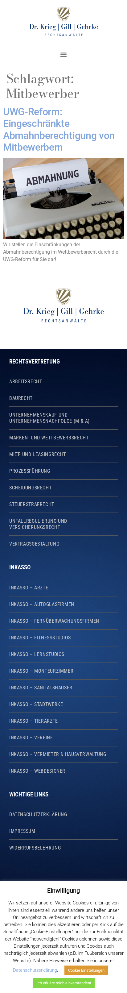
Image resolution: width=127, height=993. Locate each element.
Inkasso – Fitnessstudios (40, 638)
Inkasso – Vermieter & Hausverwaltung (57, 754)
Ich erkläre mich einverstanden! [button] (63, 983)
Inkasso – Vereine (31, 738)
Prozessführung (29, 471)
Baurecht (21, 398)
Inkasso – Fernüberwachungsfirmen (54, 621)
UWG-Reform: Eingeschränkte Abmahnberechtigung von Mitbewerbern (59, 129)
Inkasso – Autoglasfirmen (41, 604)
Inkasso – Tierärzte (33, 721)
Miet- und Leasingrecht (37, 454)
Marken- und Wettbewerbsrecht (48, 438)
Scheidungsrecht (30, 488)
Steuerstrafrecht (31, 504)
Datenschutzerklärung (38, 814)
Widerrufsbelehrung (35, 848)
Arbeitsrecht (25, 381)
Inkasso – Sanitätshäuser (40, 688)
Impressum (22, 831)
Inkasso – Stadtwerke (36, 704)
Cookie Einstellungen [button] (86, 970)
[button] (63, 54)
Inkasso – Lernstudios (36, 654)
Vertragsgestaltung (34, 544)
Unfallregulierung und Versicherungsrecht (38, 524)
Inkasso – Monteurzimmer (41, 671)
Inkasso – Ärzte (28, 588)
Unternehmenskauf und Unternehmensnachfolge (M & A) (49, 418)
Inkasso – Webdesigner (37, 771)
